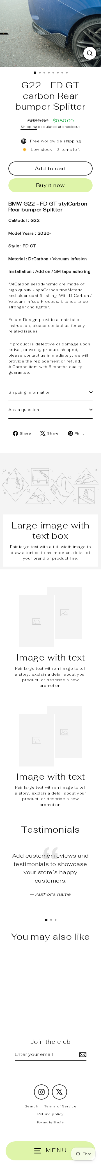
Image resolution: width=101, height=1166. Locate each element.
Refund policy (50, 1114)
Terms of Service (60, 1106)
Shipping (28, 126)
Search (31, 1106)
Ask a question (23, 409)
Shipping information (29, 392)
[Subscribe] (81, 1055)
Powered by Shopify (50, 1122)
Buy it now (50, 185)
